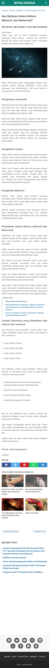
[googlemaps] (20, 646)
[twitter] (15, 465)
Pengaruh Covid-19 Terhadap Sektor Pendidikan (23, 572)
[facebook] (6, 465)
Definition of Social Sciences (14, 558)
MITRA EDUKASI (24, 3)
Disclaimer (33, 656)
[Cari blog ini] (46, 3)
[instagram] (32, 640)
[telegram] (42, 465)
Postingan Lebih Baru (10, 531)
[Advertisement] (24, 603)
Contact (42, 656)
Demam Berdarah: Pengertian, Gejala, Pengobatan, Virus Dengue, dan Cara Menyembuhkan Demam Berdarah (25, 307)
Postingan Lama (40, 531)
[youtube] (24, 640)
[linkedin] (40, 640)
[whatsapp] (33, 465)
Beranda (7, 656)
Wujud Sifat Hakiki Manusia (16, 301)
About (14, 656)
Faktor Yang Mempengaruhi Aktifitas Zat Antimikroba (25, 561)
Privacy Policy (23, 656)
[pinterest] (24, 465)
